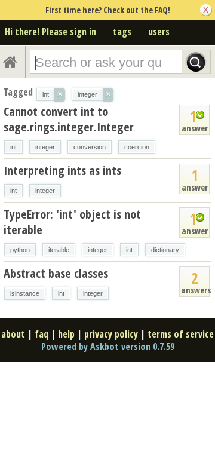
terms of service (181, 334)
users (159, 31)
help (66, 334)
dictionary (165, 249)
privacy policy (111, 334)
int (13, 147)
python (20, 249)
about (13, 334)
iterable (58, 249)
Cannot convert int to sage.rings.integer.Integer (69, 119)
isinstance (24, 293)
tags (122, 31)
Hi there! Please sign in (50, 31)
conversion (89, 147)
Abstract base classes (56, 273)
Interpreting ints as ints (62, 171)
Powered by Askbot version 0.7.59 (107, 346)
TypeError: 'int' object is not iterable (72, 222)
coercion (136, 147)
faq (41, 334)
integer (45, 147)
